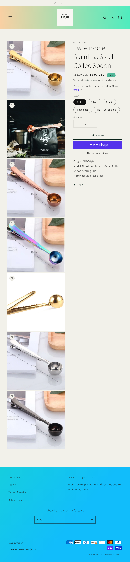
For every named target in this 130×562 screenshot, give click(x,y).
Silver (94, 102)
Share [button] (80, 184)
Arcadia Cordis (99, 554)
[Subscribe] (91, 519)
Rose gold (83, 109)
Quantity (77, 117)
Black (109, 102)
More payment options (97, 153)
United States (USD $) (21, 549)
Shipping (90, 80)
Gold (80, 102)
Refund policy (16, 500)
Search (12, 484)
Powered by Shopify (113, 554)
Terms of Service (17, 492)
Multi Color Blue (106, 109)
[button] (10, 17)
